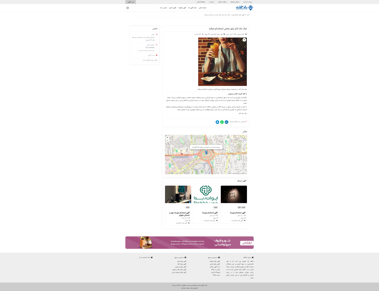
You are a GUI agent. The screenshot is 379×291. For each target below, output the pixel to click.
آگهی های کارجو (215, 264)
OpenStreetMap (236, 173)
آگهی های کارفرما (215, 261)
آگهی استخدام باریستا (237, 212)
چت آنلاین (151, 55)
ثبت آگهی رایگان (215, 267)
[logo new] (245, 8)
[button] (206, 152)
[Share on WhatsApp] (222, 122)
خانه (248, 15)
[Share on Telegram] (217, 122)
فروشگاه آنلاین (215, 272)
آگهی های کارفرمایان (238, 15)
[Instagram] (127, 8)
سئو (188, 288)
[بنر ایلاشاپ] (189, 242)
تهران (206, 34)
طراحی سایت (194, 288)
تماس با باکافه (215, 270)
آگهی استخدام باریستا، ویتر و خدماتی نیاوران (179, 214)
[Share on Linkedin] (226, 122)
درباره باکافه (216, 275)
